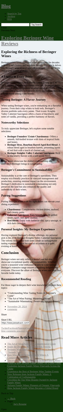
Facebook (13, 328)
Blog (6, 6)
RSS (9, 19)
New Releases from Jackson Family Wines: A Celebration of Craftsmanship (29, 375)
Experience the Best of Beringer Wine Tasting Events (33, 371)
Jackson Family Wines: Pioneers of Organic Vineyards (33, 385)
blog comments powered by (18, 331)
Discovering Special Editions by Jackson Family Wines (34, 360)
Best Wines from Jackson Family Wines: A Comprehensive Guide (27, 356)
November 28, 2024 (17, 306)
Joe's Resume (19, 404)
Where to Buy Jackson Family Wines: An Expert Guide (34, 363)
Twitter (4, 328)
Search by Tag (14, 13)
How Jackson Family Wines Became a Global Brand (32, 388)
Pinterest (22, 328)
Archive (11, 16)
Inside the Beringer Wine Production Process (28, 346)
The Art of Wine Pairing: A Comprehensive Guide (31, 344)
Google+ (30, 328)
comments (12, 309)
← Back (11, 398)
